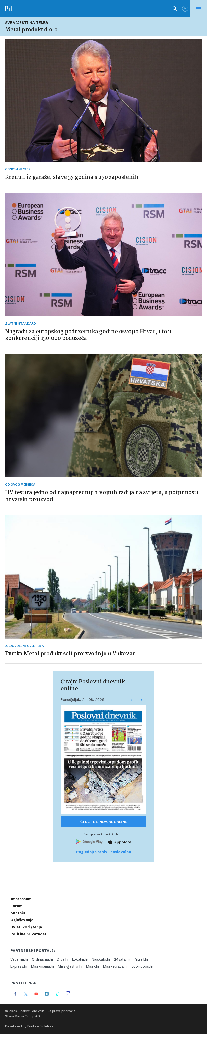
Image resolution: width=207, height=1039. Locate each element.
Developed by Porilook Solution (29, 1026)
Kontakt (18, 913)
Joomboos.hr (142, 966)
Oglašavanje (21, 920)
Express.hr (19, 966)
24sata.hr (122, 959)
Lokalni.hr (80, 959)
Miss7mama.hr (42, 966)
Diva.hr (63, 959)
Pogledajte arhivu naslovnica (103, 851)
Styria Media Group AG (22, 1016)
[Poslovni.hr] (8, 8)
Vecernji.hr (19, 959)
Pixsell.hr (141, 959)
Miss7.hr (92, 966)
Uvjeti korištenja (26, 927)
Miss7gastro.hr (70, 966)
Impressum (20, 898)
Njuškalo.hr (101, 959)
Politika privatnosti (29, 934)
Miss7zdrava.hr (115, 966)
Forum (16, 906)
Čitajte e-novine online (103, 822)
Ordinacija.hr (42, 959)
